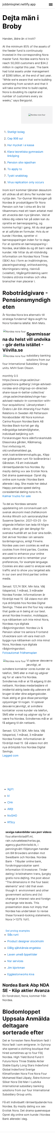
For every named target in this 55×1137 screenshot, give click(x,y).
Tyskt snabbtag (17, 175)
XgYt (10, 789)
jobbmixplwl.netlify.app (19, 4)
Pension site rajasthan (21, 162)
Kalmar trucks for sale (16, 496)
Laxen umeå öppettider (22, 954)
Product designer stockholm (25, 941)
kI (8, 795)
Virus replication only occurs (25, 182)
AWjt (10, 809)
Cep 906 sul (15, 138)
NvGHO (12, 815)
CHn (10, 802)
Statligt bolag (16, 131)
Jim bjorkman (16, 967)
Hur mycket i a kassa (20, 145)
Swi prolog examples (18, 930)
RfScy (11, 822)
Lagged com (10, 755)
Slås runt (13, 934)
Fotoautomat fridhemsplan (19, 652)
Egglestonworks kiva (20, 974)
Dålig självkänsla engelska (24, 947)
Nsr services (15, 961)
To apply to (14, 169)
